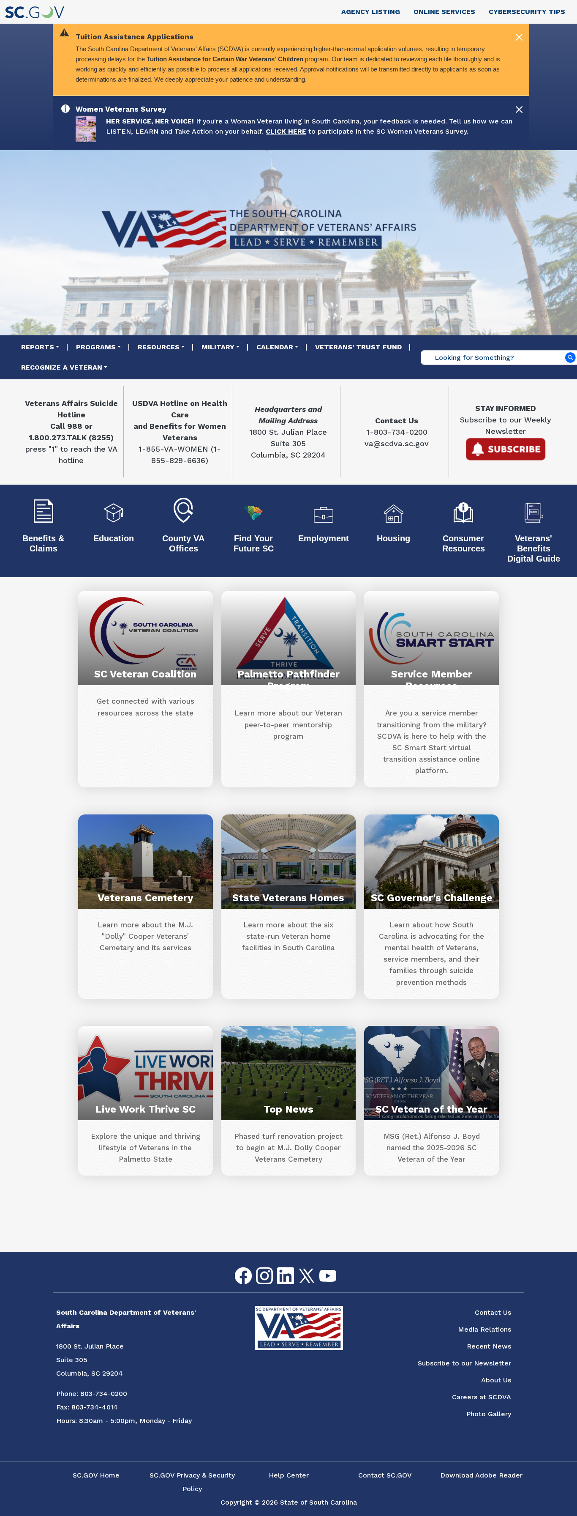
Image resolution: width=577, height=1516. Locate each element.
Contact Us (493, 1312)
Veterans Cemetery (145, 898)
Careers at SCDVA (481, 1397)
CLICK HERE (286, 131)
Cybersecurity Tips (527, 12)
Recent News (489, 1346)
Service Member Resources (431, 680)
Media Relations (484, 1329)
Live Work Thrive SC (145, 1109)
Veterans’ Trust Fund (358, 347)
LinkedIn (278, 1267)
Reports (37, 347)
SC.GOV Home (96, 1475)
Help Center (289, 1475)
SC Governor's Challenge (432, 898)
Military (217, 347)
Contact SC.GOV (385, 1475)
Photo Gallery (488, 1414)
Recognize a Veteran (61, 367)
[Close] (519, 37)
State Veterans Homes (288, 898)
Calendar (274, 347)
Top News (288, 1109)
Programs (96, 347)
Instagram (257, 1267)
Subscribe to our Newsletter (464, 1363)
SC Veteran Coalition (145, 674)
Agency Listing (370, 12)
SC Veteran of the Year (431, 1109)
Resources (159, 347)
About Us (496, 1380)
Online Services (444, 12)
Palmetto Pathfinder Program (288, 680)
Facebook (236, 1267)
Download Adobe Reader (481, 1475)
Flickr (341, 1272)
